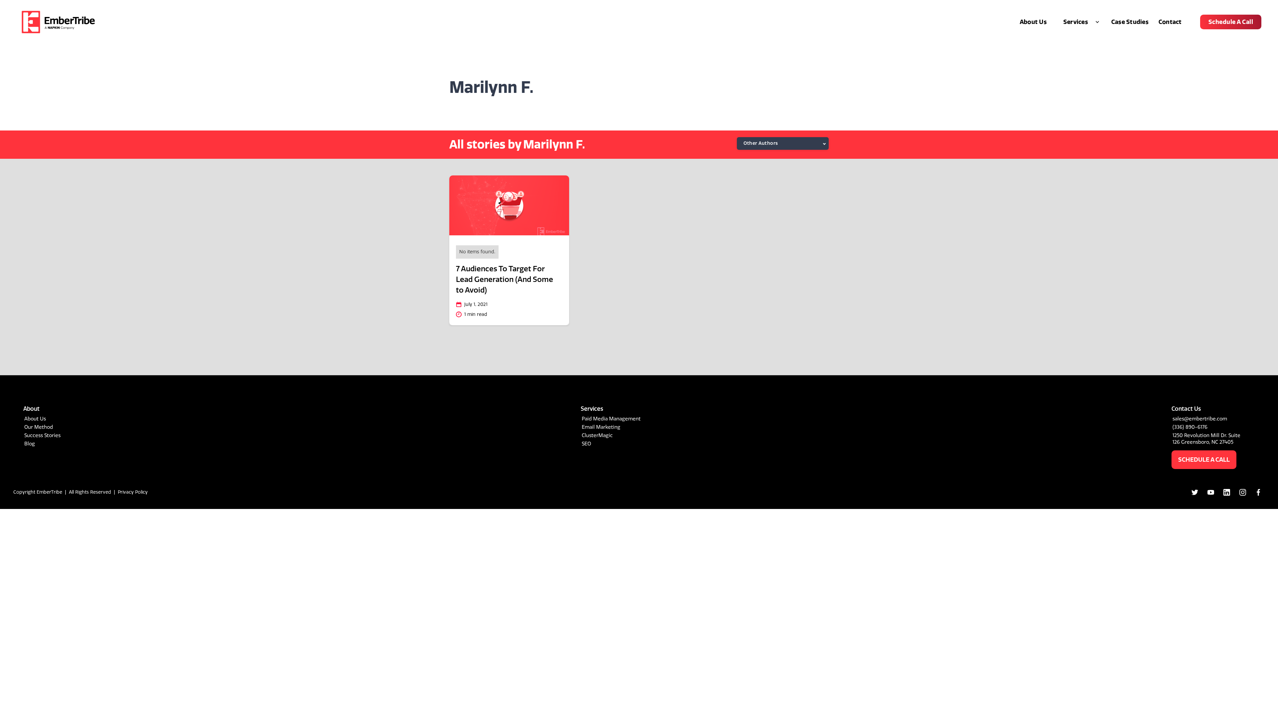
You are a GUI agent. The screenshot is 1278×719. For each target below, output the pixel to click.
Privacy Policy (133, 492)
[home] (58, 22)
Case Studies (1130, 22)
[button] (1079, 22)
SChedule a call (1204, 459)
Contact (1170, 22)
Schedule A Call (1230, 22)
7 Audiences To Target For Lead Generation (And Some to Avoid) (504, 279)
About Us (1033, 22)
